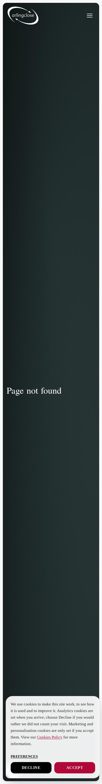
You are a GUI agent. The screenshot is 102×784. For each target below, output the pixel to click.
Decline (31, 767)
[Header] (23, 15)
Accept (75, 767)
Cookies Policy (69, 737)
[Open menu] (89, 15)
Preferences (24, 756)
